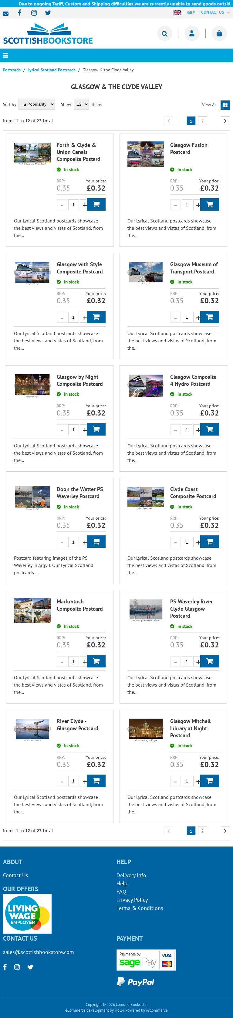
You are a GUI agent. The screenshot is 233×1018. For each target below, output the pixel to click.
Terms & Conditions (139, 907)
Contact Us (15, 875)
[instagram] (31, 13)
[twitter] (45, 13)
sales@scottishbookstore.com (7, 13)
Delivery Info (131, 875)
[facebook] (18, 13)
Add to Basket (96, 204)
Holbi (119, 1010)
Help (121, 883)
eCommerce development (87, 1010)
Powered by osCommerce (146, 1010)
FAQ (121, 891)
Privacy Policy (132, 899)
